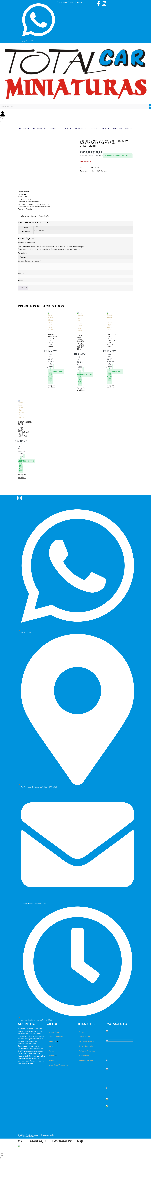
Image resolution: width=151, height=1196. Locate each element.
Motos (92, 128)
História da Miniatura (86, 1060)
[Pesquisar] (150, 106)
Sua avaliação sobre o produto (29, 261)
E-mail (20, 280)
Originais (104, 171)
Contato (81, 1032)
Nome (21, 274)
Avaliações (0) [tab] (44, 216)
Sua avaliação (23, 253)
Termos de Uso (84, 1037)
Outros (104, 128)
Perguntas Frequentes (86, 1041)
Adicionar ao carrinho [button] (51, 387)
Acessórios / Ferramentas (122, 128)
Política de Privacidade (87, 1051)
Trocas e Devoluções (86, 1046)
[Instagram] (104, 3)
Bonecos (53, 128)
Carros (66, 128)
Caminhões (79, 128)
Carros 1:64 (96, 171)
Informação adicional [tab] (28, 216)
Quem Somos (84, 1055)
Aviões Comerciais (39, 128)
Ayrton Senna (24, 128)
